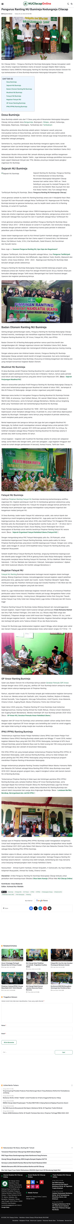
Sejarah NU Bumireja (13, 85)
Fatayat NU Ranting (9, 574)
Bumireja (11, 892)
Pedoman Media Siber (49, 1220)
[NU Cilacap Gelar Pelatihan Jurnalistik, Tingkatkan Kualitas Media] (37, 955)
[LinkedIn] (40, 908)
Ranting (29, 894)
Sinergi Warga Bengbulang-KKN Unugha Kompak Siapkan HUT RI (24, 1159)
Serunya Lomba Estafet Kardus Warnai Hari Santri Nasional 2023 (24, 1163)
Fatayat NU (18, 892)
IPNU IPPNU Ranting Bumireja (16, 106)
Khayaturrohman (7, 13)
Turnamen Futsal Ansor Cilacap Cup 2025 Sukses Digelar (21, 1152)
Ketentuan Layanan (36, 1220)
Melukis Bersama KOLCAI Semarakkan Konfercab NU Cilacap (22, 1166)
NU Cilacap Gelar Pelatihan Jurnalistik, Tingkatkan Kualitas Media (36, 965)
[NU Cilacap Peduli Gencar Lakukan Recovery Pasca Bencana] (37, 978)
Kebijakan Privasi (24, 1220)
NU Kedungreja (20, 894)
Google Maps (5, 1207)
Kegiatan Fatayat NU (13, 99)
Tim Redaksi (60, 1220)
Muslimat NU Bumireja (14, 92)
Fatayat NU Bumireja (13, 96)
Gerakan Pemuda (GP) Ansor (57, 683)
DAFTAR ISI (8, 79)
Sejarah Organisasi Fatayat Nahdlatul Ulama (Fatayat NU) (35, 532)
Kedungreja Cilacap (48, 892)
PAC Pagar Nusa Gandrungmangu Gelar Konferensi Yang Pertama (24, 1155)
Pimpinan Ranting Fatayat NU (20, 499)
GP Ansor (26, 892)
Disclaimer (15, 1220)
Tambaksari (47, 125)
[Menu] (2, 4)
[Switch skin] (68, 4)
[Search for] (72, 4)
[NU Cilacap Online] (37, 3)
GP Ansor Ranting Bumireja (15, 103)
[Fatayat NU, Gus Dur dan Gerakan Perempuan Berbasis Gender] (62, 955)
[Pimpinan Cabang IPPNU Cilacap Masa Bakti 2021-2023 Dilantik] (12, 978)
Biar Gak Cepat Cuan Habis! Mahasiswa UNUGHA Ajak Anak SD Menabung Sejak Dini (30, 1170)
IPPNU (38, 892)
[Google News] (42, 900)
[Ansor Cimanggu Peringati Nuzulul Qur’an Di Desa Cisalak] (12, 955)
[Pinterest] (45, 908)
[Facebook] (31, 908)
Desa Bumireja (11, 82)
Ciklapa (46, 122)
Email (3, 1033)
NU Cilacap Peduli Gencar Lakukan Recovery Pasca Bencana (34, 988)
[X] (36, 908)
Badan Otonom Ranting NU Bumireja (19, 89)
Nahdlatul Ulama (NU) (8, 894)
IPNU (33, 892)
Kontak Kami (68, 1220)
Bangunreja (28, 122)
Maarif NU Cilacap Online (33, 1196)
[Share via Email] (49, 908)
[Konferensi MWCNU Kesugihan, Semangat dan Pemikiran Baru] (62, 978)
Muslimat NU (58, 892)
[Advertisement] (37, 928)
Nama (3, 1025)
